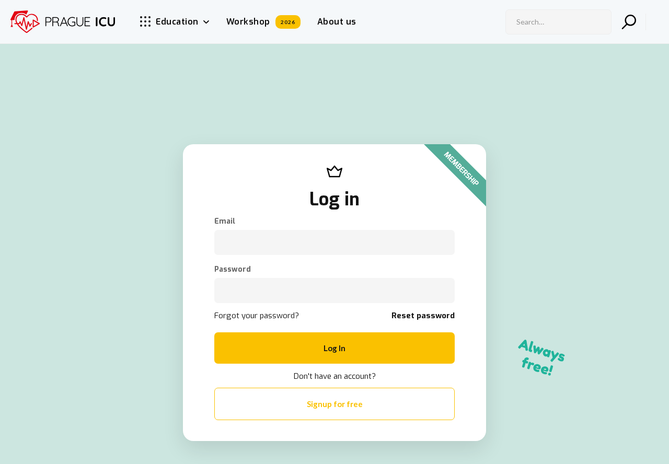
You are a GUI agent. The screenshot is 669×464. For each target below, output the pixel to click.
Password (232, 269)
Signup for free (335, 404)
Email (224, 221)
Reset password (423, 315)
